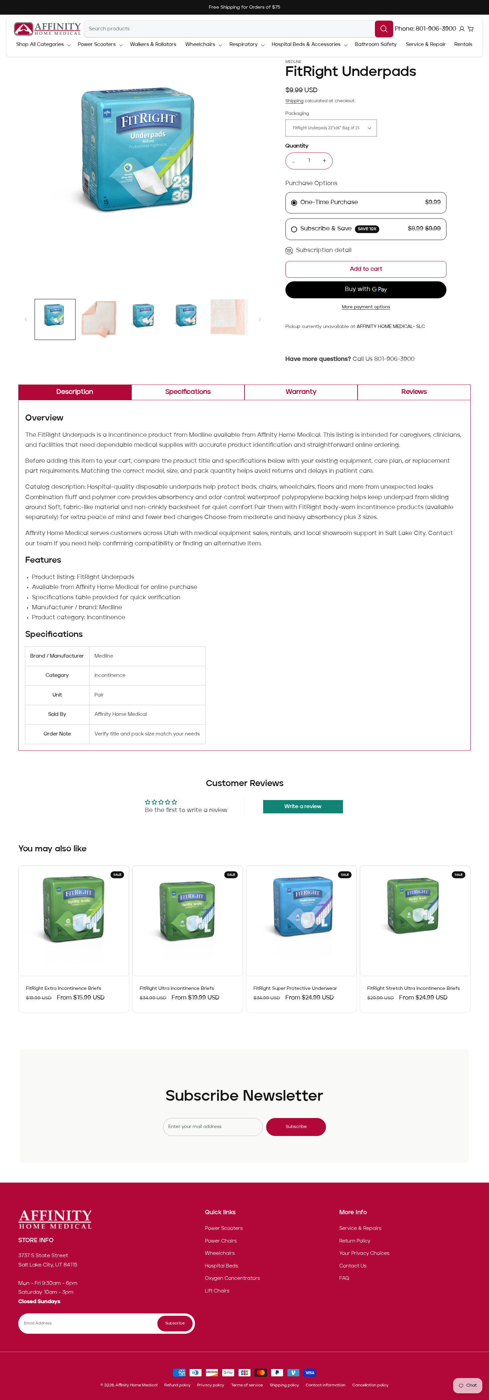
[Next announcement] (384, 7)
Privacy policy (210, 1385)
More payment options (366, 307)
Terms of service (247, 1385)
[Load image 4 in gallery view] (187, 319)
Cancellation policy (370, 1385)
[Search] (384, 29)
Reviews (414, 392)
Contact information (325, 1385)
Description (75, 392)
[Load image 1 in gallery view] (55, 319)
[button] (43, 45)
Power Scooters (224, 1228)
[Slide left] (25, 319)
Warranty (301, 392)
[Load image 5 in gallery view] (231, 319)
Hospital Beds (221, 1266)
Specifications (188, 392)
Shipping (294, 101)
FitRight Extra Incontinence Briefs (63, 988)
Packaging (297, 113)
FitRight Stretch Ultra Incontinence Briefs (413, 988)
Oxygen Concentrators (232, 1278)
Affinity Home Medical (136, 1385)
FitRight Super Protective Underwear (295, 988)
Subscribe (296, 1127)
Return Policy (354, 1241)
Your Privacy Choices (364, 1253)
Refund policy (177, 1385)
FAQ (344, 1278)
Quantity (296, 146)
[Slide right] (259, 319)
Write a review (302, 806)
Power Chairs (221, 1241)
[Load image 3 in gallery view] (143, 319)
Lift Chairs (217, 1291)
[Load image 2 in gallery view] (99, 319)
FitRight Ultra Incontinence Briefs (177, 988)
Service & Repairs (360, 1228)
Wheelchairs (220, 1253)
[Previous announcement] (104, 7)
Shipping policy (284, 1385)
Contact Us (353, 1266)
